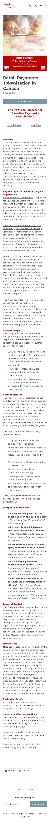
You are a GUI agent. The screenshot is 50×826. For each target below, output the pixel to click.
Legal (30, 789)
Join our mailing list (25, 797)
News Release (14, 125)
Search (20, 789)
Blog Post (36, 125)
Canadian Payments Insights (23, 814)
